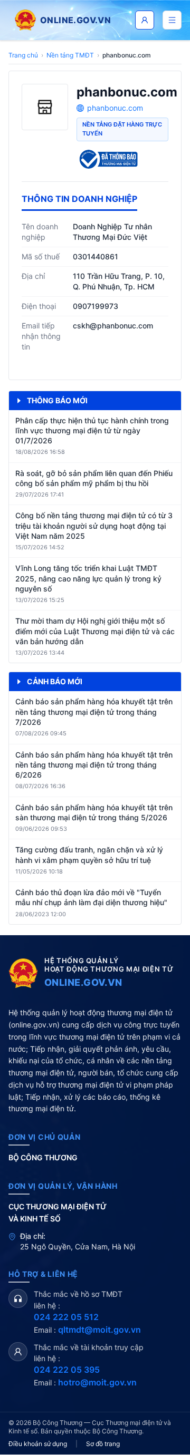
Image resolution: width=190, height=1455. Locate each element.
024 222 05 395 (67, 1369)
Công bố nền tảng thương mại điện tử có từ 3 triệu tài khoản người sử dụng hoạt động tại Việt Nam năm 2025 (94, 525)
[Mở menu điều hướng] (172, 20)
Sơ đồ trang (103, 1444)
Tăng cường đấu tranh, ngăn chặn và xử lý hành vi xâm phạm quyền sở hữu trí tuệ (89, 854)
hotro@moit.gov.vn (97, 1382)
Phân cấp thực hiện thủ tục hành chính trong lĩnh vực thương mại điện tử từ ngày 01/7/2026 (92, 430)
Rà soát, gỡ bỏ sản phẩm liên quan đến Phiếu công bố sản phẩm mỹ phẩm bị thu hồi (94, 478)
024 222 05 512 (66, 1317)
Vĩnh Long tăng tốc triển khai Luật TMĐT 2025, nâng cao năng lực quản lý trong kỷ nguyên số (88, 578)
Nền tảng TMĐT (70, 55)
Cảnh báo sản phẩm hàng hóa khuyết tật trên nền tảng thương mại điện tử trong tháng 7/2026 (94, 711)
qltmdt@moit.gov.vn (99, 1329)
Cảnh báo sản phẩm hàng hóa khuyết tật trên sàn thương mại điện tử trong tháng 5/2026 (94, 812)
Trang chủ (23, 55)
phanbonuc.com (115, 107)
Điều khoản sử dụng (37, 1444)
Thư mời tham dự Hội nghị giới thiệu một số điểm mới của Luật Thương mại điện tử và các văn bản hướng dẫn (95, 631)
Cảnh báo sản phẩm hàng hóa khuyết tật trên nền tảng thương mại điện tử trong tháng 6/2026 (94, 765)
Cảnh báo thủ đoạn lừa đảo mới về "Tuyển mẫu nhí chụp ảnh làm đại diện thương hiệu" (91, 897)
